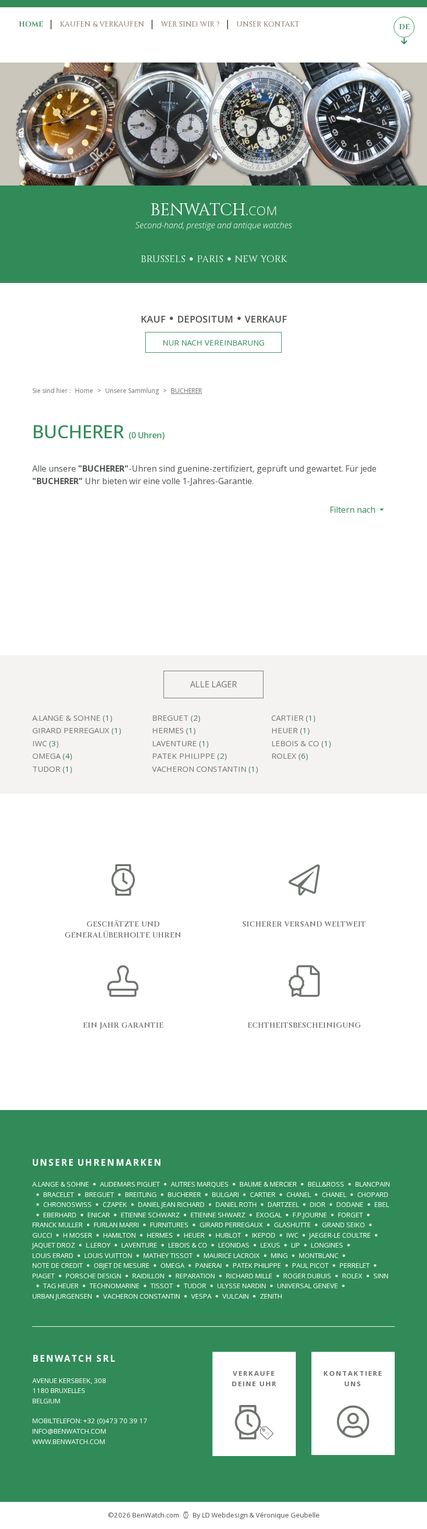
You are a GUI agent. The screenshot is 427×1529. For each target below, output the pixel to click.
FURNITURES (169, 1224)
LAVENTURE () (180, 743)
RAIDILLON (148, 1275)
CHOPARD (372, 1194)
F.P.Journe (310, 1214)
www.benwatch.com (68, 1441)
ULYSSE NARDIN (241, 1285)
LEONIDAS (233, 1245)
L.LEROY (98, 1245)
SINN (380, 1275)
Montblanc (318, 1255)
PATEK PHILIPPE (257, 1265)
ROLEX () (289, 756)
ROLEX (352, 1275)
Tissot (161, 1285)
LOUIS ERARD (52, 1255)
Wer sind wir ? (190, 24)
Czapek (115, 1204)
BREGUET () (176, 718)
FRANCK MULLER (57, 1224)
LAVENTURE (139, 1245)
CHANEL (298, 1194)
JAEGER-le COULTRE (340, 1235)
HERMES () (174, 730)
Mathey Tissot (168, 1255)
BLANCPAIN (372, 1184)
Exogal (269, 1214)
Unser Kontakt (267, 24)
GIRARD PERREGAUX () (76, 730)
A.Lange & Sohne (60, 1184)
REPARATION (195, 1275)
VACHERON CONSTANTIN (141, 1296)
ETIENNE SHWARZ (218, 1214)
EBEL (381, 1204)
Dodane (349, 1204)
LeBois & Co (187, 1245)
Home (31, 24)
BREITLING (141, 1194)
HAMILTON (119, 1235)
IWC (292, 1235)
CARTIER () (293, 718)
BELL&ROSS (326, 1184)
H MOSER (77, 1235)
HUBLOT (228, 1235)
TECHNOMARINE (115, 1285)
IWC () (45, 743)
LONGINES (327, 1245)
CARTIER (262, 1194)
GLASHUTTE (292, 1224)
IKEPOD (263, 1235)
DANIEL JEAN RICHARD (171, 1204)
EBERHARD (60, 1214)
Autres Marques (200, 1184)
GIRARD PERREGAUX (231, 1224)
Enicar (98, 1214)
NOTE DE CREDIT (57, 1265)
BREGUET (99, 1194)
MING (279, 1255)
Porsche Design (93, 1275)
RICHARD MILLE (249, 1275)
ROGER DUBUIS (307, 1275)
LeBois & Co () (301, 743)
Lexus (270, 1245)
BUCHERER (184, 1194)
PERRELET (355, 1265)
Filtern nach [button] (354, 509)
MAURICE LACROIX (232, 1255)
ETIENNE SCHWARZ (150, 1214)
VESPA (201, 1296)
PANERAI (208, 1265)
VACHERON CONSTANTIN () (205, 769)
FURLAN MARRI (116, 1224)
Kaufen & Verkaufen (102, 24)
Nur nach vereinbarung (213, 342)
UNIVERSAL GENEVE (307, 1285)
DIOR (317, 1204)
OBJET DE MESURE (121, 1265)
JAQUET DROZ (53, 1245)
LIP (295, 1245)
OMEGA (172, 1265)
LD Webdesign (225, 1515)
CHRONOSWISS (67, 1204)
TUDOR (195, 1285)
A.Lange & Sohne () (72, 718)
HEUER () (290, 730)
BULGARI (225, 1194)
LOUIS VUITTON (108, 1255)
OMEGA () (52, 756)
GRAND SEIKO (343, 1224)
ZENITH (271, 1296)
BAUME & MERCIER (268, 1184)
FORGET (350, 1214)
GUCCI (42, 1235)
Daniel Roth (236, 1204)
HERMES (160, 1235)
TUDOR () (52, 769)
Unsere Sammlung (132, 390)
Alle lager (213, 684)
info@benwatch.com (69, 1431)
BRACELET (58, 1194)
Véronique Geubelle (288, 1515)
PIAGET (43, 1275)
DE (404, 27)
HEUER (194, 1235)
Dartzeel (283, 1204)
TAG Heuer (61, 1285)
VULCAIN (235, 1296)
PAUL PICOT (310, 1265)
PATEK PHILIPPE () (189, 756)
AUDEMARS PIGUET (130, 1184)
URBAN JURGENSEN (62, 1296)
